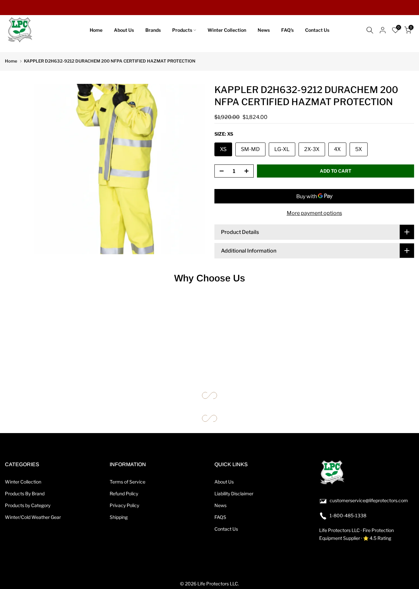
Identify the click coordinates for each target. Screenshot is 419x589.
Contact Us (317, 30)
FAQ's (287, 30)
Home (96, 30)
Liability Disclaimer (233, 493)
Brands (153, 30)
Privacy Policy (124, 505)
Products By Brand (25, 493)
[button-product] (220, 171)
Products (182, 30)
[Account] (383, 30)
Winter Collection (227, 30)
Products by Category (27, 505)
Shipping (119, 517)
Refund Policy (124, 493)
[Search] (369, 30)
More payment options (314, 213)
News (264, 30)
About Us (124, 30)
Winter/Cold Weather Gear (33, 517)
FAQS (220, 517)
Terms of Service (127, 481)
